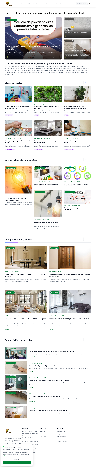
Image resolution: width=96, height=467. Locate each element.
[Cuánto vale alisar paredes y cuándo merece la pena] (77, 49)
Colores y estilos (31, 3)
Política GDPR (44, 461)
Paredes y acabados (50, 3)
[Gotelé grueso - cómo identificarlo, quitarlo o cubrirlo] (77, 27)
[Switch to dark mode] (90, 3)
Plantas (57, 3)
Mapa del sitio (60, 461)
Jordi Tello (7, 104)
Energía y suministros (40, 3)
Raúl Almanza (67, 104)
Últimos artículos (23, 3)
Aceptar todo (17, 462)
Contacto (38, 461)
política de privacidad (8, 455)
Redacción (43, 428)
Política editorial (52, 461)
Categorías (60, 428)
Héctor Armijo (8, 138)
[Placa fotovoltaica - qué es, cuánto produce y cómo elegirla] (33, 38)
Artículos (25, 428)
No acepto (16, 459)
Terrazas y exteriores (64, 3)
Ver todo (87, 82)
